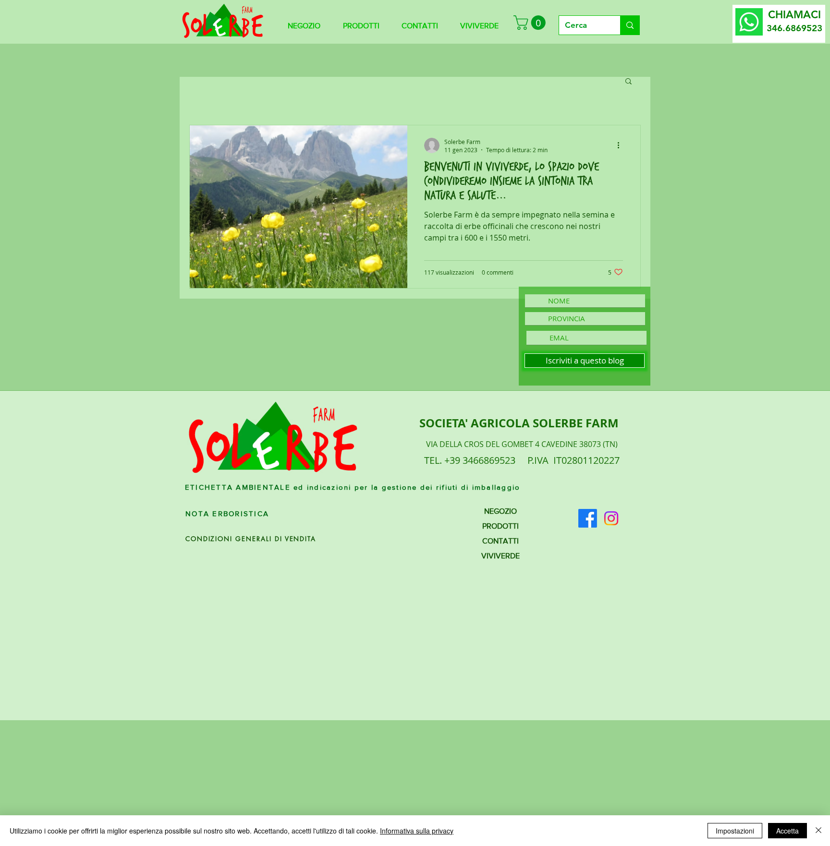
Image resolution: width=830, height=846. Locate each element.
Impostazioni (735, 830)
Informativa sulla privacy (416, 830)
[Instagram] (611, 518)
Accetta (787, 830)
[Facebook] (587, 518)
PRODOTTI (500, 526)
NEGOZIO (500, 511)
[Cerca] (629, 25)
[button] (531, 22)
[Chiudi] (818, 830)
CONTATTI (500, 541)
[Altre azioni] (621, 145)
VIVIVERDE (500, 556)
